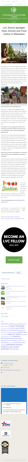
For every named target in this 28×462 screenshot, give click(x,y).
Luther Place (3, 336)
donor (7, 330)
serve (6, 342)
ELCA (10, 330)
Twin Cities (17, 342)
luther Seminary (10, 336)
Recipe (21, 340)
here (17, 193)
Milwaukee (17, 211)
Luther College (24, 334)
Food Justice (11, 210)
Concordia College (13, 328)
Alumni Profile (9, 324)
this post (7, 195)
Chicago (11, 326)
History (8, 332)
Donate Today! (14, 260)
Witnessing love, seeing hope (13, 216)
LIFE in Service (4, 334)
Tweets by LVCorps (5, 278)
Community (19, 326)
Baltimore (21, 324)
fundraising (22, 330)
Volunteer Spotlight (12, 347)
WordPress (25, 460)
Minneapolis (5, 338)
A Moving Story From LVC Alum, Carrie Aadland (15, 301)
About (3, 1)
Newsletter (4, 340)
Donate (8, 1)
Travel (12, 342)
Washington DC (6, 349)
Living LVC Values (13, 334)
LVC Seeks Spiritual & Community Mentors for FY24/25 (15, 292)
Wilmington (16, 349)
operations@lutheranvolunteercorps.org (11, 370)
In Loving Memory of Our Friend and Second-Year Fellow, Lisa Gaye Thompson (16, 297)
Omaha (14, 340)
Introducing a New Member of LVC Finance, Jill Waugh (15, 287)
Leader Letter (17, 210)
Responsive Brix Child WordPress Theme (12, 460)
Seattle (2, 342)
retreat (24, 340)
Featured (6, 210)
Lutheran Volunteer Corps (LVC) (13, 403)
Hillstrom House (4, 332)
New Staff (9, 340)
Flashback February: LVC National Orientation (15, 218)
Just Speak (16, 332)
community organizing (5, 328)
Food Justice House (11, 211)
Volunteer (10, 344)
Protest (18, 340)
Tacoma (9, 342)
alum (2, 324)
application (15, 324)
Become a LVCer (15, 1)
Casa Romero (5, 326)
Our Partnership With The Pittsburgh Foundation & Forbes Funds (16, 307)
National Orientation (15, 338)
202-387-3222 (6, 367)
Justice (11, 332)
